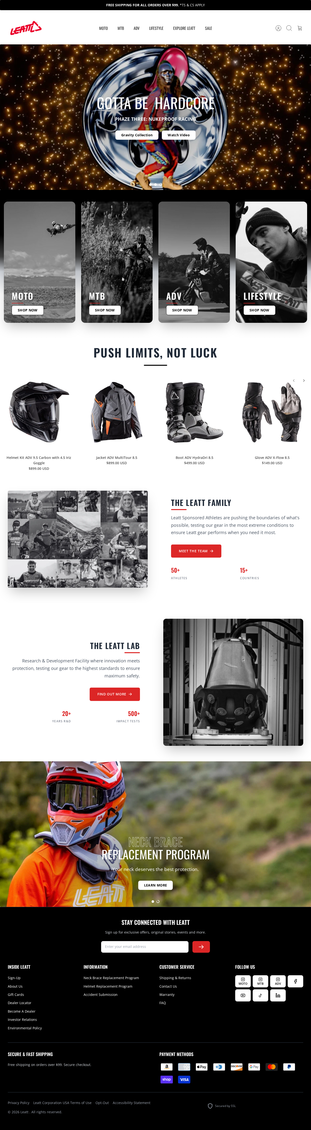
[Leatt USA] (25, 28)
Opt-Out (102, 1102)
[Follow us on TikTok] (260, 995)
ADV (136, 28)
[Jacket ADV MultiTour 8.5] (117, 412)
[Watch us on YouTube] (243, 995)
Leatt (24, 1112)
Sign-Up (14, 978)
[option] (155, 117)
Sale (208, 28)
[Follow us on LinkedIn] (278, 995)
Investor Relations (22, 1019)
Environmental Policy (25, 1028)
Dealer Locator (19, 1002)
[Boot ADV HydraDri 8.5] (194, 412)
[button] (150, 184)
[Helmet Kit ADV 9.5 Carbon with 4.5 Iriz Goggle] (39, 412)
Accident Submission (101, 994)
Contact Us (168, 986)
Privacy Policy (18, 1102)
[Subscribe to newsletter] (201, 947)
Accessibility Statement (131, 1102)
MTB (121, 28)
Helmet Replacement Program (108, 986)
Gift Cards (16, 994)
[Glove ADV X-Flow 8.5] (272, 412)
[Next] (304, 380)
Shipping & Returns (175, 978)
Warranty (166, 994)
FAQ (162, 1002)
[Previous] (293, 380)
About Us (15, 986)
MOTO (103, 28)
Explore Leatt (184, 28)
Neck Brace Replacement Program (111, 978)
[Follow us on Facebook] (295, 981)
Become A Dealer (21, 1011)
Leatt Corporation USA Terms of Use (62, 1102)
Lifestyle (156, 28)
